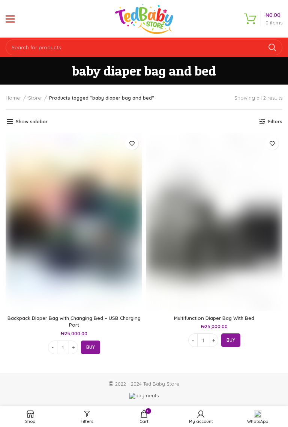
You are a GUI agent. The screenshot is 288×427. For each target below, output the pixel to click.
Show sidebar (32, 121)
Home (13, 98)
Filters (275, 121)
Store (35, 98)
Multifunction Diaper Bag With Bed (214, 318)
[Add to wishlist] (131, 143)
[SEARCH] (272, 47)
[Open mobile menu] (10, 18)
